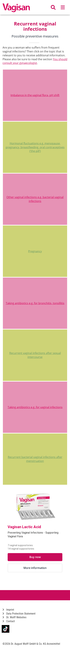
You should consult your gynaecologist (35, 61)
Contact (10, 621)
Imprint (10, 609)
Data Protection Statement (21, 613)
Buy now (35, 557)
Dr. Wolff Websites (16, 617)
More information (35, 568)
